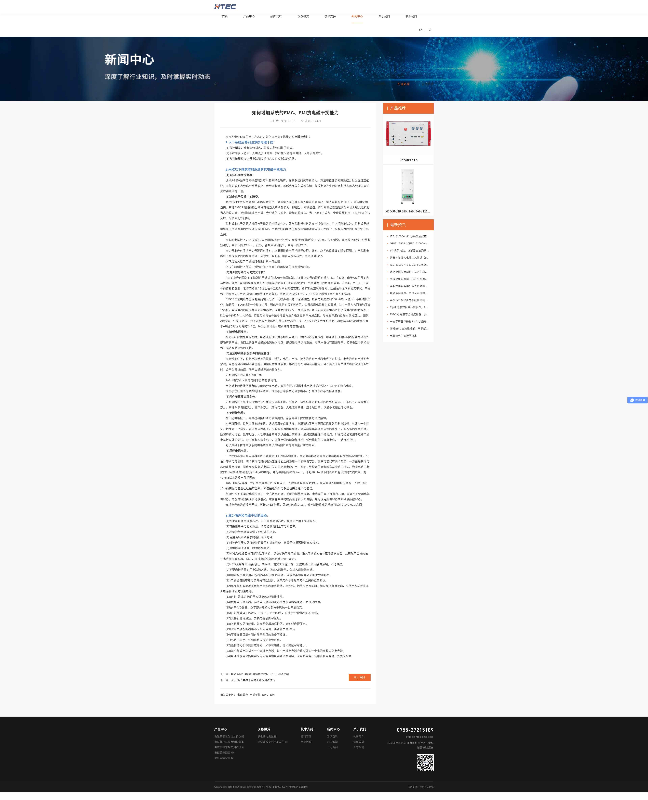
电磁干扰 (255, 694)
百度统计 (293, 786)
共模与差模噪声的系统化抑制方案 (410, 300)
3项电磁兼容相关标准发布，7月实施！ (412, 307)
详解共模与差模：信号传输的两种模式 (412, 286)
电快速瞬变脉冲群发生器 (272, 741)
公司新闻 (332, 747)
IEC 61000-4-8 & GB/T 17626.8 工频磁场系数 (412, 264)
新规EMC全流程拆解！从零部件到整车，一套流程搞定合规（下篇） (412, 328)
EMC (265, 694)
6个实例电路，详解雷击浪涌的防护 (411, 250)
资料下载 (306, 736)
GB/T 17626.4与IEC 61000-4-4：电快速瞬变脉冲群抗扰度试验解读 (412, 243)
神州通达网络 (427, 786)
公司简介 (358, 736)
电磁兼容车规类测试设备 (229, 747)
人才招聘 (358, 747)
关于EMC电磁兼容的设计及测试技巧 (253, 680)
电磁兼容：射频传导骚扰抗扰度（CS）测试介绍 (260, 674)
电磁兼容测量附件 (225, 752)
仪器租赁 (303, 16)
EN (421, 30)
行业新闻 (332, 741)
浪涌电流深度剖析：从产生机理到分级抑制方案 (412, 271)
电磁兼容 (242, 694)
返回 (362, 677)
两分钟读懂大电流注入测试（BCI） (411, 257)
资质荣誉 (358, 741)
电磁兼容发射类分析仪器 (229, 736)
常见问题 (306, 741)
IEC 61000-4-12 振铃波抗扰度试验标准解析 (412, 236)
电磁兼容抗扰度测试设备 (229, 741)
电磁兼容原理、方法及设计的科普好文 (412, 293)
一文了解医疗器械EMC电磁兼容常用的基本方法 (412, 321)
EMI (272, 694)
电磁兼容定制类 (223, 758)
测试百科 (332, 736)
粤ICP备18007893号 (277, 786)
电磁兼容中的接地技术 (403, 335)
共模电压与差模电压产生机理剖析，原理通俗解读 (412, 278)
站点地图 (303, 786)
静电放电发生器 (267, 736)
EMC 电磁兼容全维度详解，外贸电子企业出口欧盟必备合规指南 (412, 314)
